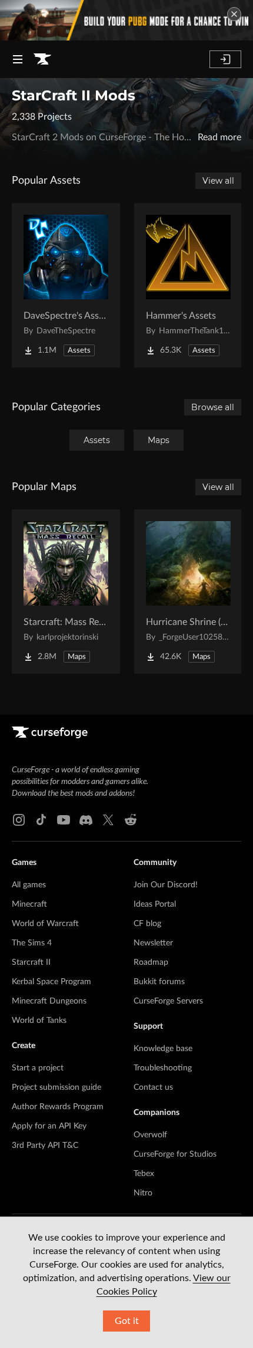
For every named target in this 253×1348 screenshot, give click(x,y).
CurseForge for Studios (175, 1154)
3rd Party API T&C (45, 1145)
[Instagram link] (19, 820)
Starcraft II (31, 962)
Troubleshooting (163, 1068)
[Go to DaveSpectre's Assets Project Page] (66, 285)
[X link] (108, 820)
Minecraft (29, 904)
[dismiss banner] (234, 14)
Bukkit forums (159, 982)
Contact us (153, 1087)
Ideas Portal (155, 904)
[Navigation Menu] (18, 59)
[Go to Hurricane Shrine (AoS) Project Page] (188, 591)
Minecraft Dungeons (49, 1001)
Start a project (38, 1068)
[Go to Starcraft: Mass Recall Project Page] (66, 591)
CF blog (147, 924)
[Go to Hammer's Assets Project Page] (188, 285)
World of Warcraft (45, 924)
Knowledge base (163, 1049)
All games (29, 885)
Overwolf (150, 1135)
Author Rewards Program (58, 1107)
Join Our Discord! (166, 885)
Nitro (143, 1193)
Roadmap (151, 962)
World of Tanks (39, 1020)
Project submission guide (56, 1087)
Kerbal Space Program (51, 982)
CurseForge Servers (168, 1001)
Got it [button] (127, 1321)
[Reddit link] (131, 820)
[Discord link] (86, 820)
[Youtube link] (63, 820)
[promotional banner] (126, 20)
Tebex (144, 1174)
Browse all (212, 407)
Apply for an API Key (49, 1126)
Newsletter (153, 943)
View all (218, 180)
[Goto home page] (42, 59)
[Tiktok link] (41, 820)
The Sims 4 (32, 943)
